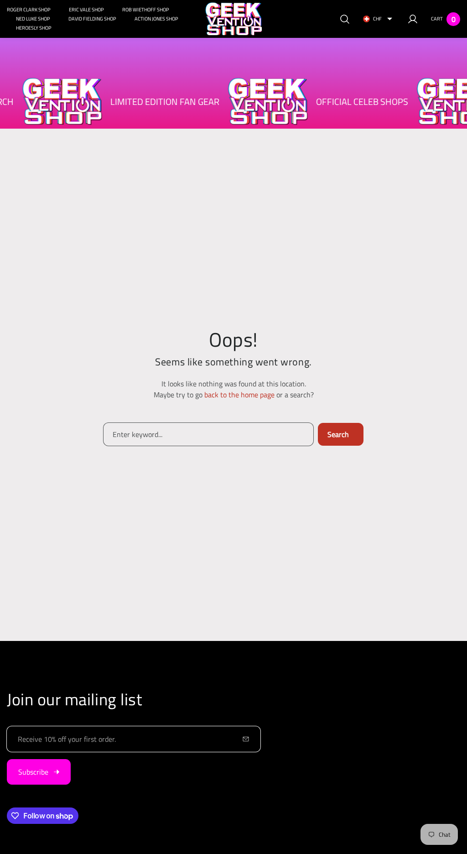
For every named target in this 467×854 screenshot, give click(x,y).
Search (338, 434)
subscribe (33, 771)
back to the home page (239, 394)
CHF (377, 18)
